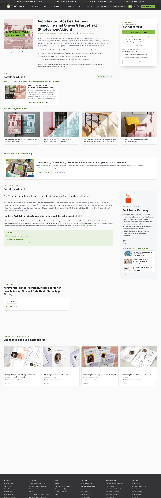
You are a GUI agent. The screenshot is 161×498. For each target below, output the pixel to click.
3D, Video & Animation (61, 492)
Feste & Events (110, 486)
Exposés (66, 33)
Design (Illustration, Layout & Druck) (39, 494)
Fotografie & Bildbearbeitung (37, 483)
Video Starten (43, 172)
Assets (57, 480)
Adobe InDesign (8, 486)
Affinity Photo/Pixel (9, 492)
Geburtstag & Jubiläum (112, 492)
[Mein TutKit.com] (134, 6)
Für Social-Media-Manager (139, 486)
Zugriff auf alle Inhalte (139, 32)
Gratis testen (148, 6)
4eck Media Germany (88, 33)
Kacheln (102, 77)
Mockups (57, 483)
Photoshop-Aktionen (43, 33)
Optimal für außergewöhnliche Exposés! (84, 225)
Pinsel (56, 494)
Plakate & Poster (85, 494)
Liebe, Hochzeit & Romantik (113, 489)
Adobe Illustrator (8, 494)
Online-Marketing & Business (37, 486)
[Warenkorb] (138, 6)
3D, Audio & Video (34, 489)
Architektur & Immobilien (56, 33)
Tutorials (32, 480)
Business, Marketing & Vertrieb (115, 483)
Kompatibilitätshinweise (16, 239)
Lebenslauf (83, 489)
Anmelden (10, 307)
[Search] (130, 6)
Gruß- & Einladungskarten (87, 486)
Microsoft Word (8, 489)
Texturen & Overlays (61, 489)
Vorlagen (83, 480)
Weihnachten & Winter (112, 494)
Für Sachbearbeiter (137, 489)
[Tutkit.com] (15, 6)
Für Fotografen (136, 483)
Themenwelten (111, 480)
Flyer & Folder (84, 492)
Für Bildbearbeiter (137, 492)
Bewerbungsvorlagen (86, 483)
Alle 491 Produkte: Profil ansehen (132, 275)
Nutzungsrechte (34, 243)
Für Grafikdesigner (137, 494)
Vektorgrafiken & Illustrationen (63, 486)
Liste (110, 77)
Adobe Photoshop (9, 483)
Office (31, 492)
